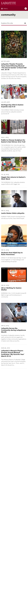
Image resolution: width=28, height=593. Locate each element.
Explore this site (7, 23)
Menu (5, 9)
